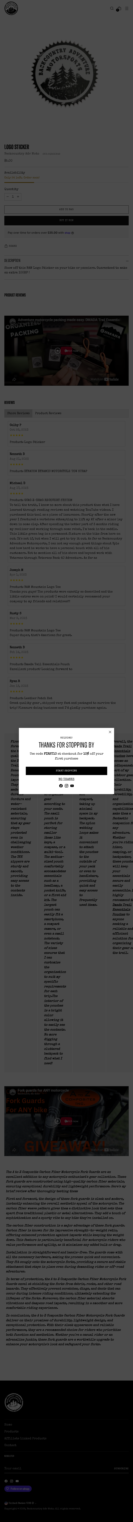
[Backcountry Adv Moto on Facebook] (61, 787)
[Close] (110, 732)
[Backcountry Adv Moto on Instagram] (66, 787)
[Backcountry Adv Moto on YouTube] (72, 787)
